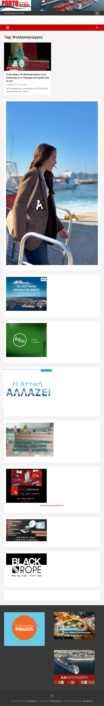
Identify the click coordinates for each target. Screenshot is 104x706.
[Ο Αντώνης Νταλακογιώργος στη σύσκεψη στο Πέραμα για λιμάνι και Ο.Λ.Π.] (27, 56)
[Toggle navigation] (7, 27)
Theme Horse (55, 701)
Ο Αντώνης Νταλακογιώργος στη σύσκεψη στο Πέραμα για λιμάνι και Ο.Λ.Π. (27, 78)
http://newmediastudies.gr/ (52, 505)
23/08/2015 (11, 85)
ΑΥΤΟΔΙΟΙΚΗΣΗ (13, 68)
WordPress (87, 701)
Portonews (22, 85)
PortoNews (32, 701)
